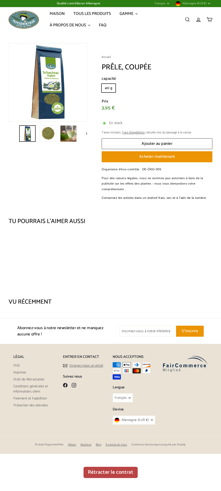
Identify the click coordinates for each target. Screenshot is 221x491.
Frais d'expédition (133, 132)
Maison (57, 13)
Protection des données (30, 405)
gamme (127, 13)
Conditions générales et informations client (30, 388)
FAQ (102, 25)
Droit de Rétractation (28, 379)
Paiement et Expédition (30, 398)
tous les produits (92, 13)
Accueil (107, 57)
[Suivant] (84, 133)
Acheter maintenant (157, 156)
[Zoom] (48, 82)
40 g (108, 88)
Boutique (86, 444)
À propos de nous (68, 25)
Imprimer (19, 372)
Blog (98, 444)
